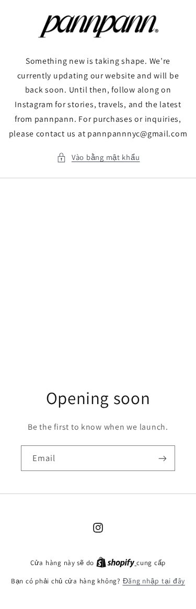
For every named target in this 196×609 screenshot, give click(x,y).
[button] (98, 157)
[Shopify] (116, 562)
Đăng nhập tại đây (154, 580)
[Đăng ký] (163, 459)
